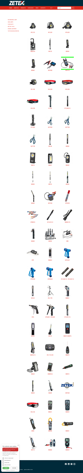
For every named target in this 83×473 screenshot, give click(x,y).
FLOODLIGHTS (10, 24)
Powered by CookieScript (10, 470)
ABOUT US (16, 8)
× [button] (18, 445)
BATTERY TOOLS (11, 26)
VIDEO (37, 8)
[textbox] (64, 8)
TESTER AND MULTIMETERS (13, 31)
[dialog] (10, 458)
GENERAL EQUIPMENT (12, 28)
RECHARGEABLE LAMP (12, 19)
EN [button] (51, 8)
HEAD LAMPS (10, 22)
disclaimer (21, 469)
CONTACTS (43, 8)
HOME (10, 8)
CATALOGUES (30, 8)
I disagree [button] (14, 468)
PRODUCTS (23, 8)
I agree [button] (5, 468)
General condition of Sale (28, 469)
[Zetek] (17, 3)
